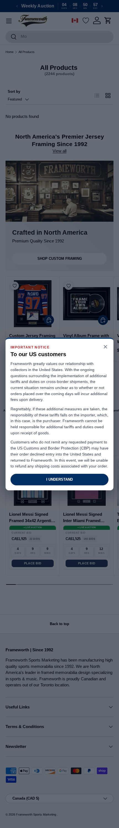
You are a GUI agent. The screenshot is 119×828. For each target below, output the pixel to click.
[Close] (105, 347)
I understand (59, 479)
